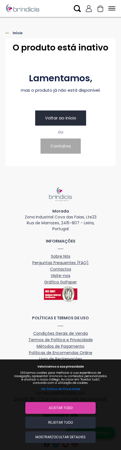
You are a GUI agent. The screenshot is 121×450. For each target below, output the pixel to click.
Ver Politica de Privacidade (60, 389)
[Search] (77, 8)
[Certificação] (60, 294)
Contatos (60, 146)
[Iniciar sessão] (88, 8)
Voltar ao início (60, 118)
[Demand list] (100, 8)
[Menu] (110, 8)
